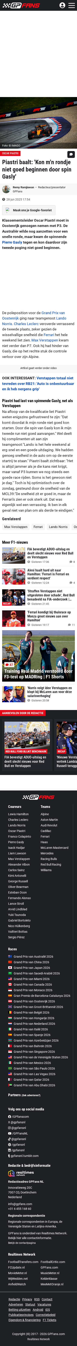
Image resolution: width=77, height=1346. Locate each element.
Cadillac (46, 831)
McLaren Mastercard (54, 847)
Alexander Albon (19, 864)
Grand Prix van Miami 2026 (32, 979)
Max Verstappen (44, 340)
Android (38, 1309)
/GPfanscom (20, 1116)
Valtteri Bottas (17, 931)
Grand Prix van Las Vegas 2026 (34, 1074)
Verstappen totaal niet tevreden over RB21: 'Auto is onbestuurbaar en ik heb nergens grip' (38, 383)
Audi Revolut (49, 825)
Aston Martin (49, 819)
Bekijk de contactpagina (22, 1242)
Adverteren (16, 1304)
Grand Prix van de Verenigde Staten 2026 (41, 1057)
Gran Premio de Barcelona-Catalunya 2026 (42, 995)
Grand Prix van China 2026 (31, 962)
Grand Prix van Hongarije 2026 (34, 1018)
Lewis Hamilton (18, 814)
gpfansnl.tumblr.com (24, 1156)
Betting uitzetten (20, 1309)
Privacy (27, 1299)
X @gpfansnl (16, 1122)
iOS (47, 1309)
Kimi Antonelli (17, 875)
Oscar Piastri (10, 153)
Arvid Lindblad (17, 909)
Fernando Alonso (19, 898)
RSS (37, 1299)
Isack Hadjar (16, 847)
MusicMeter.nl (50, 1273)
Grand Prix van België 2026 (31, 1012)
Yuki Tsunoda (17, 915)
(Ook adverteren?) (31, 1095)
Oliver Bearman (18, 887)
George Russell (18, 881)
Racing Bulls (49, 859)
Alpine (45, 814)
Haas (44, 842)
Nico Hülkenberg (19, 926)
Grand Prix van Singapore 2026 (34, 1051)
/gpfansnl (18, 1144)
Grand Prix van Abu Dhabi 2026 (34, 1085)
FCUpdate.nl (16, 1267)
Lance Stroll (16, 903)
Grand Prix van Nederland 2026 (34, 1023)
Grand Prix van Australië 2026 (33, 956)
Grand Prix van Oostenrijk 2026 (34, 1001)
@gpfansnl (18, 1128)
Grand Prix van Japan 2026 (32, 967)
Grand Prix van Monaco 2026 (33, 990)
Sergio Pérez (16, 937)
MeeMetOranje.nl (52, 1284)
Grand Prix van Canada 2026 (33, 984)
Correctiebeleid (45, 1315)
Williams (46, 870)
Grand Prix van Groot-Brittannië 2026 (38, 1007)
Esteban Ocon (17, 892)
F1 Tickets (49, 1320)
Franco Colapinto (19, 836)
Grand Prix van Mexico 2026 (32, 1063)
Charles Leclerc (26, 324)
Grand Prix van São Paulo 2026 (34, 1068)
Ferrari (49, 335)
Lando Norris (58, 527)
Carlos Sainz (16, 870)
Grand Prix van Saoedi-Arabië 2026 (37, 973)
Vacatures (44, 1304)
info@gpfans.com (20, 1204)
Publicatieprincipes (21, 1315)
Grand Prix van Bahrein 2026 (33, 1046)
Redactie (14, 1299)
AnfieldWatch (17, 1284)
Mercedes (47, 853)
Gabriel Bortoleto (19, 920)
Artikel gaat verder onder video (38, 368)
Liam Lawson (17, 853)
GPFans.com (49, 1267)
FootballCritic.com (53, 1262)
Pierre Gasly (12, 242)
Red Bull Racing (51, 864)
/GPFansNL (20, 1133)
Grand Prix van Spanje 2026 (32, 1035)
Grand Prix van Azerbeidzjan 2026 (36, 1040)
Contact (47, 1299)
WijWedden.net (18, 1278)
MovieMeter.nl (17, 1273)
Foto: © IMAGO (11, 145)
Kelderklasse (49, 1278)
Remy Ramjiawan (24, 187)
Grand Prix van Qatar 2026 (31, 1079)
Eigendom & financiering (25, 1320)
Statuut (30, 1304)
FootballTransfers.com (23, 1262)
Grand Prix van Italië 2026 (31, 1029)
